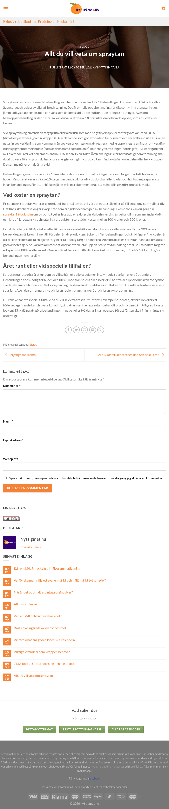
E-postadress (13, 440)
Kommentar (12, 385)
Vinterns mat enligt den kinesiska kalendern (44, 640)
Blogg (84, 46)
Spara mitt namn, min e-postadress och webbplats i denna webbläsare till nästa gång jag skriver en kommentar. (86, 478)
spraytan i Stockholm (18, 214)
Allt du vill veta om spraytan (33, 675)
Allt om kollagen (25, 604)
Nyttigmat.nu (108, 67)
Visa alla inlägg (30, 547)
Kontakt (90, 718)
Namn (8, 421)
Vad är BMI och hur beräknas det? (38, 616)
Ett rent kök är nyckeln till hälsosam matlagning (47, 568)
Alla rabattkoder (125, 729)
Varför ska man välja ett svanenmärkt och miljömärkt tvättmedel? (60, 580)
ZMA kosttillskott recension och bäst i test (128, 355)
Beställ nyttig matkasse (82, 729)
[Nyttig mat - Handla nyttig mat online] (84, 8)
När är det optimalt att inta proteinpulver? (43, 592)
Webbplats (10, 459)
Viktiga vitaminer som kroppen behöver (42, 652)
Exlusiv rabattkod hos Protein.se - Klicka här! (38, 21)
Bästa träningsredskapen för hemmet (40, 628)
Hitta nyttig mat (39, 729)
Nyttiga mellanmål (23, 355)
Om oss (79, 718)
